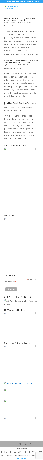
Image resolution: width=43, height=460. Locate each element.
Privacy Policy (21, 458)
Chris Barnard (10, 23)
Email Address (10, 282)
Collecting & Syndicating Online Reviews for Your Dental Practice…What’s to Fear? (21, 62)
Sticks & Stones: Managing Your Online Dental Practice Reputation (19, 19)
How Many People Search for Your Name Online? (20, 104)
